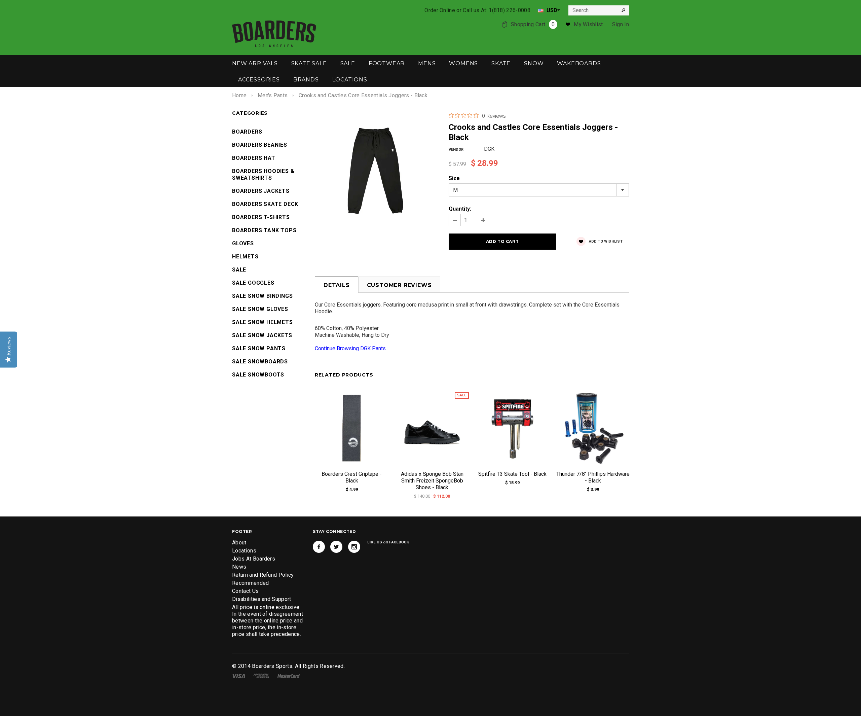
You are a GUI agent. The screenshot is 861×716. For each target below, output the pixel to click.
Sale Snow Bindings (262, 296)
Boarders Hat (253, 158)
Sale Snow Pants (259, 348)
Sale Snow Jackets (262, 335)
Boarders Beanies (259, 145)
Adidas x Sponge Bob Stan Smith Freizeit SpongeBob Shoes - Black (432, 481)
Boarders (247, 132)
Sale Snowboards (260, 361)
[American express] (261, 675)
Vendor (456, 149)
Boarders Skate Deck (265, 204)
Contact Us (245, 591)
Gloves (243, 243)
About (239, 542)
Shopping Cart (533, 24)
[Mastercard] (288, 675)
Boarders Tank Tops (264, 230)
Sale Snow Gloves (260, 309)
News (239, 567)
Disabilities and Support (261, 599)
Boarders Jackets (261, 191)
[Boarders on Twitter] (336, 547)
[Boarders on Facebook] (319, 547)
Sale (239, 269)
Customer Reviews (399, 285)
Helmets (245, 256)
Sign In (620, 24)
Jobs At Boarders (253, 559)
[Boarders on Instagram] (354, 547)
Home (239, 95)
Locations (244, 550)
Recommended (250, 583)
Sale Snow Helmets (262, 322)
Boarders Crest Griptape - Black (352, 477)
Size (454, 178)
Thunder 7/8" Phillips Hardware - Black (593, 477)
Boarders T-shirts (261, 217)
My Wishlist (588, 24)
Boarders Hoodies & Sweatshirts (263, 174)
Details (337, 285)
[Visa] (238, 675)
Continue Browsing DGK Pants (350, 348)
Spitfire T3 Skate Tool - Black (512, 474)
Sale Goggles (253, 283)
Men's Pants (273, 95)
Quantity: (460, 209)
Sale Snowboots (258, 374)
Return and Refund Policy (263, 575)
